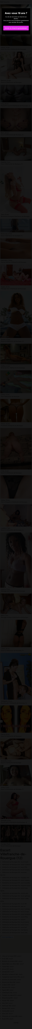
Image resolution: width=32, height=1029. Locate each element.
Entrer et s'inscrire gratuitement (16, 28)
